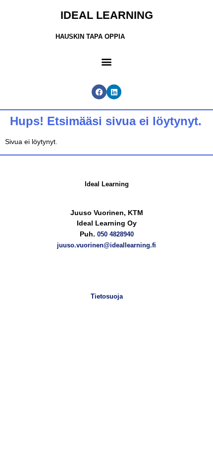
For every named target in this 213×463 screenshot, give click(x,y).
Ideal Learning (106, 15)
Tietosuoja (107, 296)
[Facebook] (99, 91)
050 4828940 (115, 234)
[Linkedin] (113, 91)
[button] (106, 61)
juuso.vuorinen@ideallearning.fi (106, 245)
